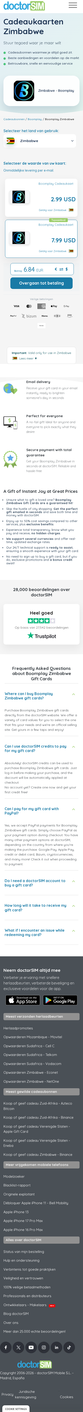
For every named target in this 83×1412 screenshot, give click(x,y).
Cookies (66, 1397)
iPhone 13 (16, 1212)
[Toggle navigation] (73, 6)
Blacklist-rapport (16, 1185)
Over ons (10, 1322)
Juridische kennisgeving (25, 1394)
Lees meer (28, 358)
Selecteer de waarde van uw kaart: (34, 163)
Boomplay (35, 119)
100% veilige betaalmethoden (26, 1287)
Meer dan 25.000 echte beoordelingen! (34, 1331)
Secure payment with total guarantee (49, 452)
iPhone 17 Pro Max (23, 1221)
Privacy (7, 1394)
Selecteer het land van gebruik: (31, 130)
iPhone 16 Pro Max (23, 1230)
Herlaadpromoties (18, 1028)
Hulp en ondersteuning (21, 1260)
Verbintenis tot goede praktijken (29, 1269)
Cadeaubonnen (14, 119)
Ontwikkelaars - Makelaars (28, 1305)
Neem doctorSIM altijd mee (31, 970)
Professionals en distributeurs (27, 1296)
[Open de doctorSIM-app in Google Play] (60, 1000)
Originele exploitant (19, 1194)
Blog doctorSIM (16, 1313)
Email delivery (38, 382)
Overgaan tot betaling (41, 283)
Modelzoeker (14, 1176)
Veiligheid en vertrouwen (23, 1278)
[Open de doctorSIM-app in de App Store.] (23, 1000)
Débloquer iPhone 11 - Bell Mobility (35, 1203)
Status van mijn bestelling (23, 1251)
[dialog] (16, 1408)
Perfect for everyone (44, 416)
